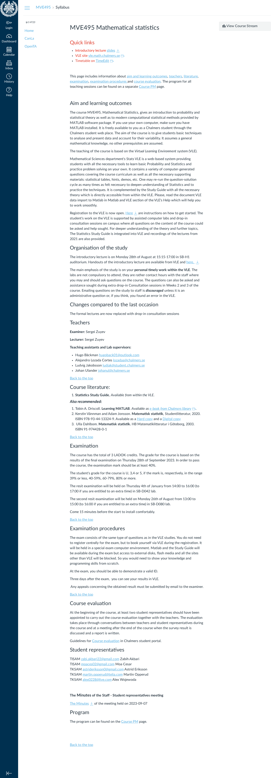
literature (191, 76)
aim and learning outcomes (147, 76)
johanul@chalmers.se (114, 370)
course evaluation (147, 81)
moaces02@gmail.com (97, 664)
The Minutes (79, 703)
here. (190, 262)
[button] (9, 79)
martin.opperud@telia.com (103, 674)
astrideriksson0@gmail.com (103, 669)
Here (129, 213)
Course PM (147, 86)
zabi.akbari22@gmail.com (100, 659)
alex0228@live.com (97, 679)
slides (111, 50)
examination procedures (108, 81)
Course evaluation (105, 641)
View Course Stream (241, 26)
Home (29, 30)
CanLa (29, 38)
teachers (175, 76)
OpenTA (31, 46)
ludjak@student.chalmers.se (124, 365)
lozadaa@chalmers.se (129, 360)
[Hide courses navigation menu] (27, 8)
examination (79, 81)
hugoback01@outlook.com (119, 355)
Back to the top (81, 378)
